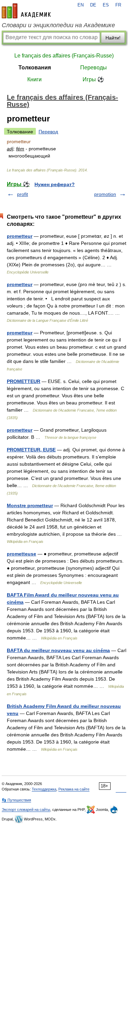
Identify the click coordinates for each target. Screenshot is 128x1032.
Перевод (48, 131)
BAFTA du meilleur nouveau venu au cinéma (58, 650)
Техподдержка (44, 789)
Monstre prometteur (30, 505)
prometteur (19, 236)
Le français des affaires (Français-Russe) (64, 56)
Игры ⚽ (93, 79)
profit (22, 194)
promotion (105, 194)
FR (118, 5)
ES (106, 5)
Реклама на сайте (73, 789)
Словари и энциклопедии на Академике (58, 25)
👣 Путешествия (16, 800)
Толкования (34, 67)
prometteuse (21, 553)
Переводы (93, 67)
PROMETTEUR (23, 381)
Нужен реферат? (54, 184)
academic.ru (26, 10)
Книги (34, 79)
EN (80, 5)
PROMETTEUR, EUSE (31, 449)
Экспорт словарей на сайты (26, 810)
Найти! (112, 37)
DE (93, 5)
